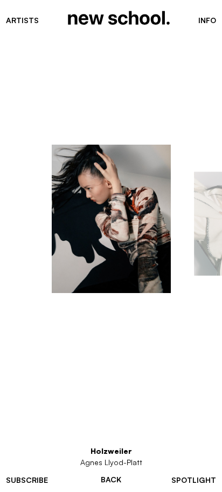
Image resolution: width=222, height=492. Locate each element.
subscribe (27, 479)
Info (207, 20)
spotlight (193, 479)
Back (111, 479)
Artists (22, 20)
